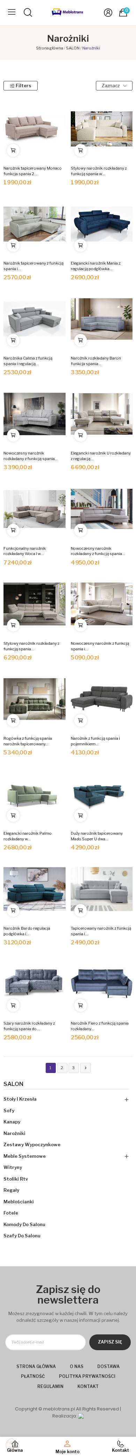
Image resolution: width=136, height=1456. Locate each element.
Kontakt (88, 1386)
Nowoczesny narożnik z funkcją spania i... (100, 646)
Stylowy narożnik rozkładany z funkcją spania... (31, 646)
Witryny (12, 1167)
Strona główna (36, 1366)
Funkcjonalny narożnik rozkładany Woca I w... (24, 551)
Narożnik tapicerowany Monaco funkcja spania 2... (32, 171)
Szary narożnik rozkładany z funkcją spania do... (29, 1026)
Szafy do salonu (21, 1235)
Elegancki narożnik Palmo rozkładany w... (27, 836)
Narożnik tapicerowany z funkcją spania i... (33, 266)
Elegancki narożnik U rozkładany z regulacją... (101, 456)
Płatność (33, 1376)
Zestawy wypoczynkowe (31, 1144)
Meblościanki (18, 1201)
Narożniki (14, 1133)
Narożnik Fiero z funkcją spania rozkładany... (100, 1026)
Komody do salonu (24, 1224)
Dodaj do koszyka (13, 150)
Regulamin (50, 1386)
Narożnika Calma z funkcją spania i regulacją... (27, 361)
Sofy (8, 1110)
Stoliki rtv (15, 1179)
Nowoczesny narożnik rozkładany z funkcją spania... (30, 456)
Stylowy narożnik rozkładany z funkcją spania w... (99, 171)
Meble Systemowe (24, 1156)
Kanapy (11, 1122)
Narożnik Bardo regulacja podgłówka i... (26, 931)
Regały (11, 1190)
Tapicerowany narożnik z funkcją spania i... (101, 931)
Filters (23, 85)
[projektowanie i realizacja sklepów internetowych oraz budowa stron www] (81, 1416)
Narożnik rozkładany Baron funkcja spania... (96, 361)
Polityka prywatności (87, 1376)
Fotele (10, 1213)
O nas (76, 1366)
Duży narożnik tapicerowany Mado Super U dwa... (97, 836)
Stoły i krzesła (20, 1099)
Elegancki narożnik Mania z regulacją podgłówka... (95, 266)
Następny (85, 1068)
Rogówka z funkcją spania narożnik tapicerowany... (27, 741)
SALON (13, 1084)
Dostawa (108, 1366)
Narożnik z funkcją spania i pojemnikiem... (95, 741)
